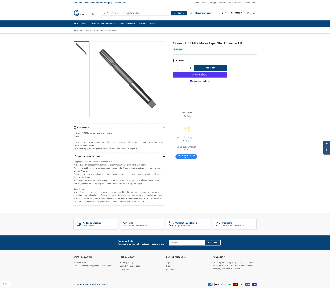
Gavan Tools (84, 284)
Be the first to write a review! (186, 156)
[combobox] (154, 13)
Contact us (124, 269)
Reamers (170, 269)
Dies (168, 266)
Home (197, 3)
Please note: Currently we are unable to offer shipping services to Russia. (99, 3)
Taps (168, 262)
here (142, 201)
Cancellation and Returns (130, 266)
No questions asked (182, 226)
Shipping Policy (126, 262)
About (254, 3)
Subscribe (212, 243)
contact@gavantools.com (200, 13)
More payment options (200, 81)
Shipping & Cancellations (217, 3)
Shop (204, 3)
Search (181, 13)
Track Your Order (235, 3)
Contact (247, 3)
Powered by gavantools (98, 284)
